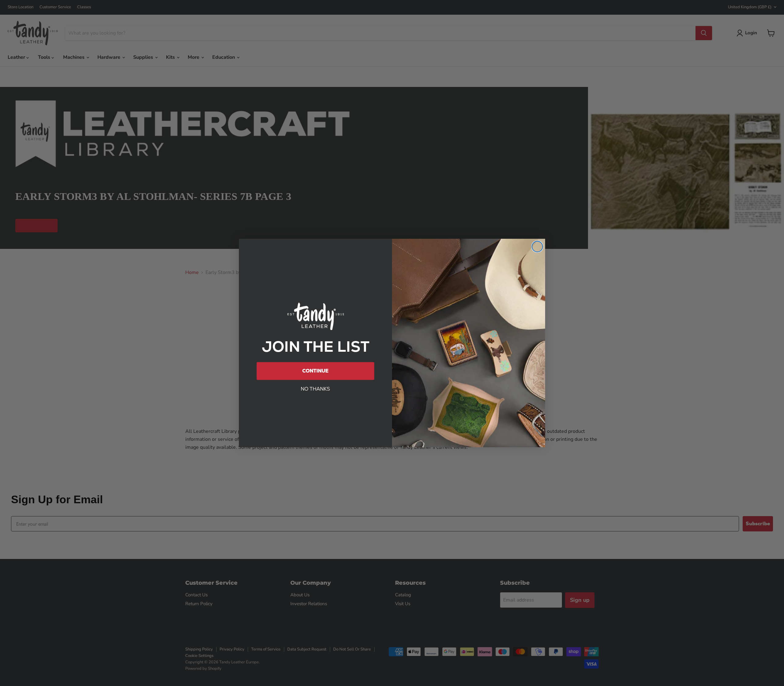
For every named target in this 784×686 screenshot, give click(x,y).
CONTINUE (315, 371)
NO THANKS (315, 389)
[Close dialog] (537, 246)
